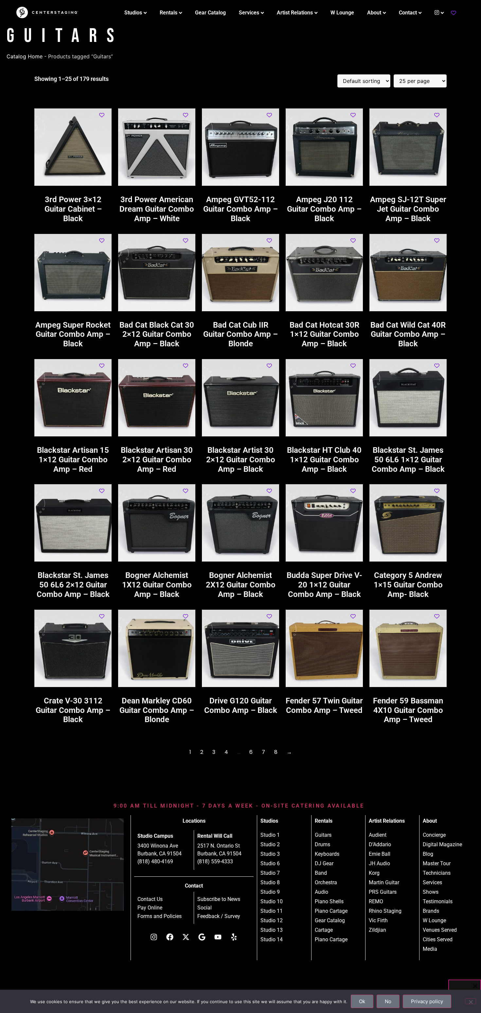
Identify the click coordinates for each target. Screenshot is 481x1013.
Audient (377, 835)
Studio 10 (271, 901)
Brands (431, 911)
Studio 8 (270, 882)
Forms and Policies (159, 916)
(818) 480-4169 (155, 861)
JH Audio (379, 863)
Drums (322, 844)
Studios (133, 13)
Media (430, 949)
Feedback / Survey (218, 916)
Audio (321, 892)
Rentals (168, 13)
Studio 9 (270, 892)
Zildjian (377, 930)
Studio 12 (271, 920)
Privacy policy (427, 1001)
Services (249, 13)
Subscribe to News (218, 899)
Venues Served (440, 930)
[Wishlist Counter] (453, 12)
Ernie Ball (379, 854)
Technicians (437, 873)
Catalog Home (25, 56)
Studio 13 (271, 930)
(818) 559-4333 (215, 861)
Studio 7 (270, 873)
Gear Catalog (210, 13)
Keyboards (327, 854)
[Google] (202, 937)
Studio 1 (270, 835)
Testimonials (438, 901)
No (388, 1001)
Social (204, 907)
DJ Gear (324, 863)
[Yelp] (234, 937)
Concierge (434, 835)
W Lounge (342, 13)
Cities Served (438, 939)
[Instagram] (154, 937)
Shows (430, 892)
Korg (374, 873)
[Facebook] (170, 937)
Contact (408, 13)
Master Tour (437, 863)
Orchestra (326, 882)
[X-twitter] (186, 937)
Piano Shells (329, 901)
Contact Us (150, 899)
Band (321, 873)
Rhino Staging (385, 911)
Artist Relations (295, 13)
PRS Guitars (383, 892)
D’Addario (380, 844)
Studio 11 (271, 911)
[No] (470, 1001)
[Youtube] (218, 937)
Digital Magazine (442, 844)
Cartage (324, 930)
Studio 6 (270, 863)
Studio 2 (270, 844)
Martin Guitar (384, 882)
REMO (376, 901)
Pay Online (149, 907)
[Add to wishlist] (101, 115)
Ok (362, 1001)
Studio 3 (270, 854)
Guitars (323, 835)
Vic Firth (378, 920)
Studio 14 (271, 939)
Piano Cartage (331, 911)
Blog (428, 854)
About (374, 13)
